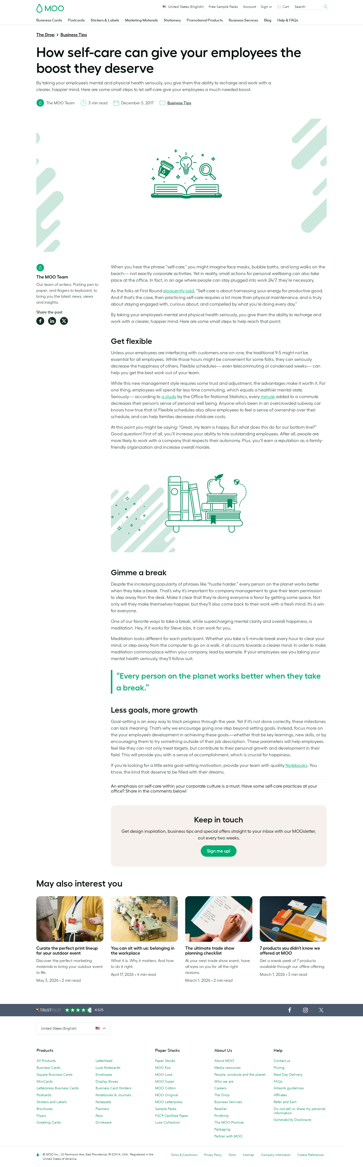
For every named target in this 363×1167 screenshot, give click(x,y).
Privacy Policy (213, 1155)
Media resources (227, 1067)
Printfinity (221, 1115)
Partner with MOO (228, 1136)
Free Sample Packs (223, 6)
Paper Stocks (165, 1060)
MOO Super (164, 1081)
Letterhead (104, 1060)
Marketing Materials (141, 20)
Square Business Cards (54, 1074)
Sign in (266, 6)
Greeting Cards (49, 1122)
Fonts (232, 1155)
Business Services (243, 20)
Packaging (222, 1129)
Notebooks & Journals (113, 1095)
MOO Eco (163, 1067)
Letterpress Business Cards (58, 1088)
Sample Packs (165, 1109)
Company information (276, 1155)
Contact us (282, 1060)
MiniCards (45, 1081)
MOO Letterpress (168, 1102)
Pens (99, 1115)
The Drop (45, 34)
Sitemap (248, 1155)
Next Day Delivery (288, 1074)
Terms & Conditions (184, 1155)
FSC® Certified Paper (171, 1115)
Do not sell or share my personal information (299, 1111)
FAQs (278, 1081)
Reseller (220, 1109)
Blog (267, 20)
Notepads (103, 1102)
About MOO (224, 1060)
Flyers (41, 1115)
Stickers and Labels (52, 1102)
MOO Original (166, 1095)
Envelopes (104, 1074)
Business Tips (73, 34)
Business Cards (49, 20)
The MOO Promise (229, 1122)
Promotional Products (205, 20)
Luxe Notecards (108, 1067)
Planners (102, 1109)
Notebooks (296, 765)
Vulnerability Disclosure (292, 1119)
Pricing (279, 1067)
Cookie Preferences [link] (311, 1155)
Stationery (172, 20)
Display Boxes (107, 1081)
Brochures (45, 1109)
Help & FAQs (287, 20)
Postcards (76, 20)
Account (249, 6)
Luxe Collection (167, 1122)
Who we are (223, 1081)
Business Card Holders (113, 1088)
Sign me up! (218, 851)
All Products (46, 1060)
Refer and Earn (285, 1102)
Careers (220, 1088)
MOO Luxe (163, 1074)
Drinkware (104, 1122)
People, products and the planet (239, 1074)
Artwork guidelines (289, 1088)
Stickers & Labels (105, 20)
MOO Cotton (165, 1088)
